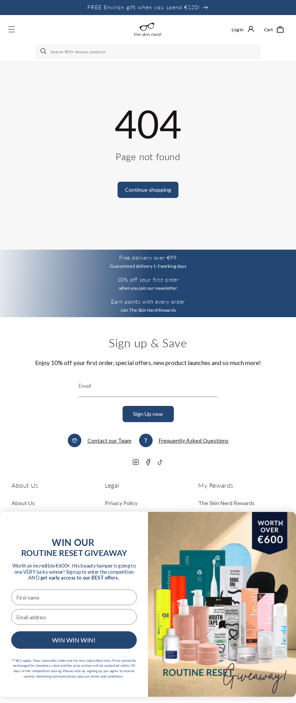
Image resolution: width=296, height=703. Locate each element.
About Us (23, 503)
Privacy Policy (121, 503)
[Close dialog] (281, 523)
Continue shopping (148, 189)
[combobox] (148, 51)
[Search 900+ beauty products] (43, 51)
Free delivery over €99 (148, 257)
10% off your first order (148, 279)
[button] (274, 29)
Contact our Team (109, 440)
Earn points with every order (148, 301)
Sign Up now (148, 414)
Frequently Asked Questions (194, 440)
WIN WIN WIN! (74, 640)
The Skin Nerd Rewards (226, 503)
